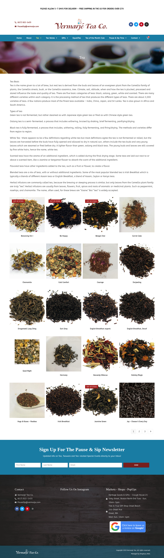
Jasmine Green (100, 422)
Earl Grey (63, 329)
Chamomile (27, 282)
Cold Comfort (63, 282)
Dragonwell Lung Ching (27, 329)
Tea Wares (50, 38)
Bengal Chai (100, 236)
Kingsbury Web (145, 554)
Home (19, 38)
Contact (134, 38)
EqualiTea (77, 38)
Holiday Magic (137, 375)
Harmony (63, 375)
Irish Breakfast (64, 422)
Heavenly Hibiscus (100, 375)
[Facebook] (131, 24)
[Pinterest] (141, 24)
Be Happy (64, 236)
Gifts (64, 38)
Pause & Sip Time (116, 38)
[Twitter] (136, 24)
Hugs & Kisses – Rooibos (27, 422)
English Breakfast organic (100, 329)
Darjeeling (137, 282)
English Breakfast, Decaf (137, 329)
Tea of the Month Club (95, 38)
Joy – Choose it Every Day (137, 422)
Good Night (27, 371)
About (28, 38)
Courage (100, 282)
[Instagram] (146, 24)
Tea (37, 38)
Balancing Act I (27, 236)
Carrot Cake (137, 236)
